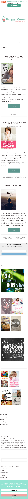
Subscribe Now (14, 253)
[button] (14, 244)
